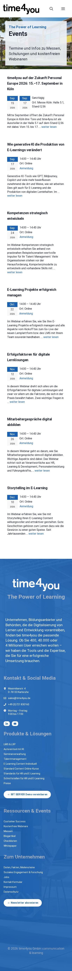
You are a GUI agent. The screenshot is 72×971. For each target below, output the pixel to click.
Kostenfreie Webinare (16, 826)
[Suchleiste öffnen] (53, 8)
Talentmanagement (15, 759)
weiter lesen (49, 127)
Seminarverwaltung (15, 754)
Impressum (10, 886)
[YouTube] (15, 723)
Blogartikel (10, 836)
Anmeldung (26, 168)
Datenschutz (11, 891)
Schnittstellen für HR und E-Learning (24, 778)
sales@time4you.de (19, 698)
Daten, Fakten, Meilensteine (19, 867)
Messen (8, 831)
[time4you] (22, 8)
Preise (7, 783)
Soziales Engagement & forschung (23, 872)
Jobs (6, 877)
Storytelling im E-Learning (27, 488)
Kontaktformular (13, 882)
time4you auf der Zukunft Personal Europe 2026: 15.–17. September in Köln (35, 83)
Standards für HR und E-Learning (22, 773)
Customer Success (15, 821)
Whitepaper (10, 845)
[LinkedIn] (7, 723)
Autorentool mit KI (14, 749)
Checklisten (10, 841)
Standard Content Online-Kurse (21, 768)
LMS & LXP (10, 744)
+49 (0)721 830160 (18, 704)
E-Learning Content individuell (20, 763)
